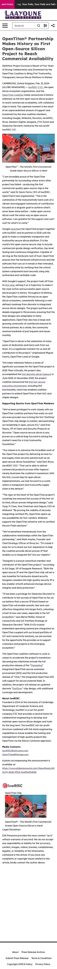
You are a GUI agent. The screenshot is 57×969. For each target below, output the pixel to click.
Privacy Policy (42, 964)
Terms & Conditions (41, 958)
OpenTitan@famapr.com (15, 754)
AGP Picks (7, 4)
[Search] (38, 25)
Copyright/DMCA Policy (19, 964)
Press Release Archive (33, 952)
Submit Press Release (17, 958)
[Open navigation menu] (5, 25)
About (15, 952)
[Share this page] (53, 25)
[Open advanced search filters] (45, 25)
